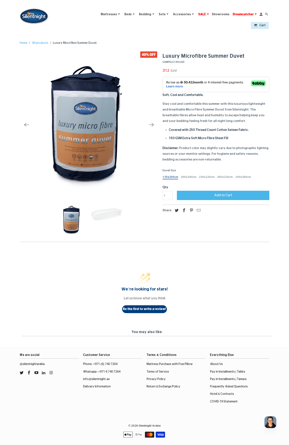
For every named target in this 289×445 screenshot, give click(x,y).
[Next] (151, 124)
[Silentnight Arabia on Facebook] (29, 373)
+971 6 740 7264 (109, 371)
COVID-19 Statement (224, 401)
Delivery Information (97, 386)
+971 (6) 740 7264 (105, 364)
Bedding (146, 14)
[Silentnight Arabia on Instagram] (51, 373)
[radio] (170, 177)
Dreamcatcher (245, 14)
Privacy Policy (156, 379)
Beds (129, 14)
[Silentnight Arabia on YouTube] (36, 373)
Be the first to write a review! (144, 309)
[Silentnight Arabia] (34, 15)
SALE (203, 14)
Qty (165, 187)
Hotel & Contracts (222, 393)
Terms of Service (158, 371)
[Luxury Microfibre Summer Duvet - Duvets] (89, 124)
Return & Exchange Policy (163, 386)
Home (23, 42)
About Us (216, 364)
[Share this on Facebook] (183, 211)
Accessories (183, 14)
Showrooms (220, 14)
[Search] (267, 15)
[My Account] (261, 15)
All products (40, 42)
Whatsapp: (90, 371)
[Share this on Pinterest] (190, 211)
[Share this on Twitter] (176, 211)
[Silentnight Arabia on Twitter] (22, 373)
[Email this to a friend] (198, 211)
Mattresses (110, 14)
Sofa (163, 14)
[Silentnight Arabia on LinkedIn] (44, 373)
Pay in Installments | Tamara (228, 379)
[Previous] (26, 124)
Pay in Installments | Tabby (227, 371)
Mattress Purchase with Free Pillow (170, 364)
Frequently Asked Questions (229, 386)
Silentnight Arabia (150, 425)
